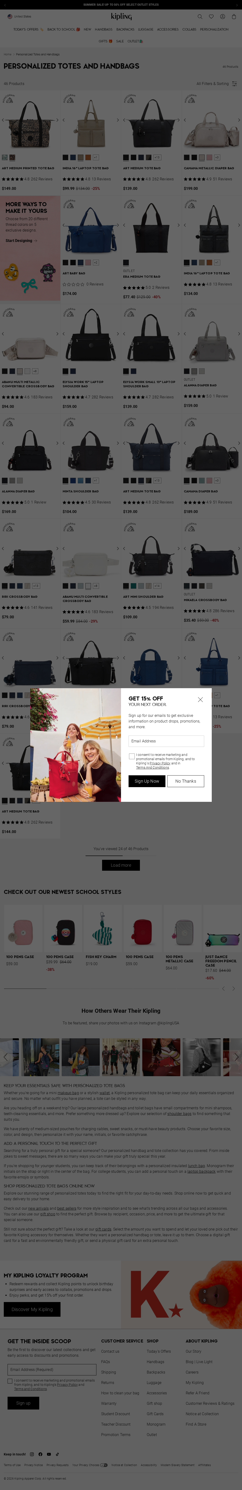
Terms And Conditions (152, 767)
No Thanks (185, 781)
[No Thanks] (200, 699)
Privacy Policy (160, 763)
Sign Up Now (147, 781)
